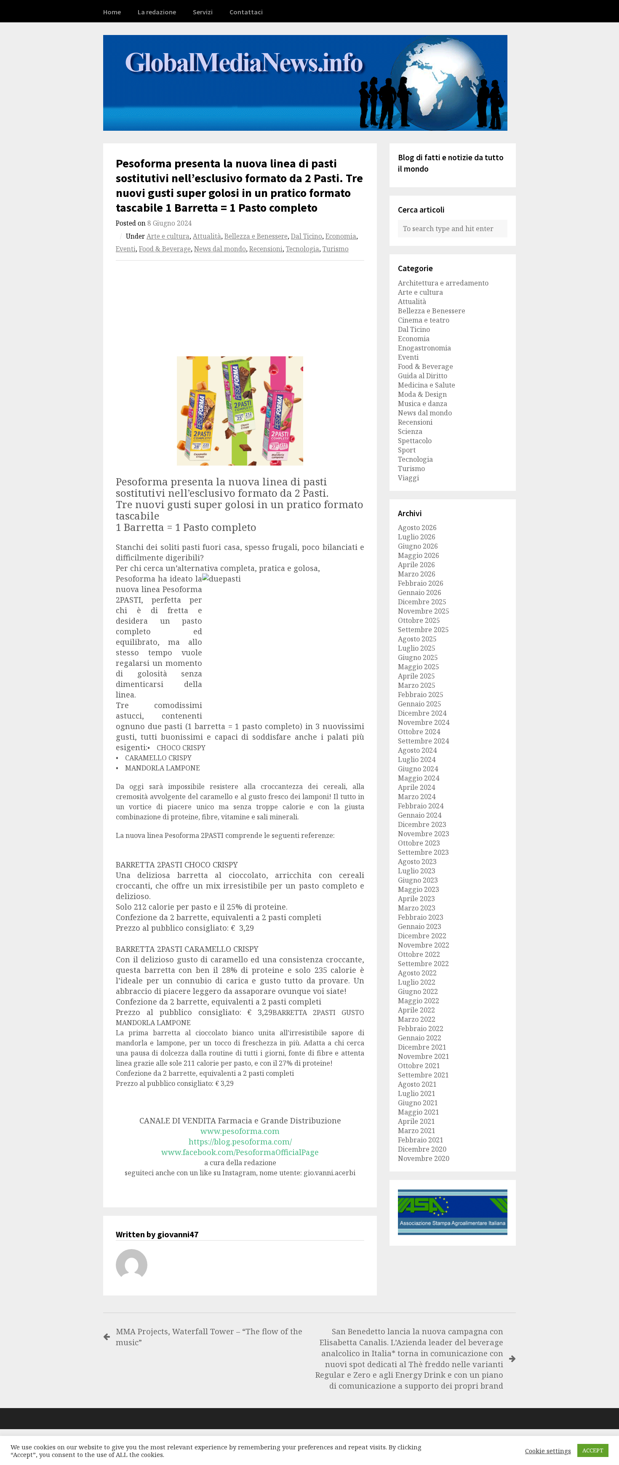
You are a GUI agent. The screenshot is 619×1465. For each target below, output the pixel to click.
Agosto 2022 (417, 973)
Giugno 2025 (418, 657)
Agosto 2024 (417, 750)
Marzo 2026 (416, 574)
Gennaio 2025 (419, 703)
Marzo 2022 (416, 1019)
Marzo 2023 (416, 908)
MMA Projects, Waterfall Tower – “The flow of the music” (209, 1336)
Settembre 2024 (423, 741)
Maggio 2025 (418, 666)
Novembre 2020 (423, 1158)
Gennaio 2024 (419, 815)
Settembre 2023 (423, 852)
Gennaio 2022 (419, 1037)
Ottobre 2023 (419, 843)
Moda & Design (422, 394)
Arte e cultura (168, 236)
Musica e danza (422, 403)
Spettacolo (415, 440)
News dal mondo (220, 249)
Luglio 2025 (416, 648)
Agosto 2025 (417, 639)
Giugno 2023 (418, 880)
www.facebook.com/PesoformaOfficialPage (240, 1152)
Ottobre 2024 (419, 731)
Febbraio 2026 (420, 583)
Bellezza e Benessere (256, 236)
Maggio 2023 (418, 889)
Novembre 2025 (423, 611)
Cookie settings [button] (548, 1450)
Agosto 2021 (417, 1084)
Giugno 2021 (418, 1102)
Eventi (126, 249)
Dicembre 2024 (422, 713)
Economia (341, 236)
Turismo (336, 249)
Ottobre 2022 (419, 954)
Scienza (410, 431)
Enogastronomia (424, 348)
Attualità (207, 236)
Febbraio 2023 (420, 917)
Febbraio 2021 (420, 1140)
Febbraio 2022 (420, 1028)
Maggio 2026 (418, 555)
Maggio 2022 (418, 1000)
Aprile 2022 (416, 1010)
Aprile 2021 (416, 1121)
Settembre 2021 (423, 1075)
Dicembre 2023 (422, 824)
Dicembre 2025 (422, 601)
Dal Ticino (306, 236)
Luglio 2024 (416, 759)
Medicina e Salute (426, 385)
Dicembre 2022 (422, 935)
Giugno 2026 (418, 546)
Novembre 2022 (423, 945)
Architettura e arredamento (443, 283)
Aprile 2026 (416, 564)
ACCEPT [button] (592, 1450)
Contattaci (246, 12)
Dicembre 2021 (422, 1047)
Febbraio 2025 (420, 694)
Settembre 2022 (423, 963)
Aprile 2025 (416, 676)
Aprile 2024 (416, 787)
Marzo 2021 (416, 1130)
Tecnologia (302, 249)
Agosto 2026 (417, 527)
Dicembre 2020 (422, 1149)
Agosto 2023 (417, 861)
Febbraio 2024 (420, 806)
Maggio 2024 (418, 778)
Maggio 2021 (418, 1112)
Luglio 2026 (416, 536)
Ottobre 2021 (419, 1065)
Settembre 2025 (423, 629)
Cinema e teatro (423, 320)
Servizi (203, 12)
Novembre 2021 (423, 1056)
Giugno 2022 (418, 991)
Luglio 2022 (416, 982)
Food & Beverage (165, 249)
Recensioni (266, 249)
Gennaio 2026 (419, 592)
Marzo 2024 (416, 796)
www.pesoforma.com (240, 1131)
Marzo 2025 (416, 685)
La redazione (157, 12)
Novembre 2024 (423, 722)
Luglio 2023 (416, 870)
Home (112, 12)
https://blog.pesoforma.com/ (240, 1141)
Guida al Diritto (422, 375)
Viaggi (408, 477)
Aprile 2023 (416, 898)
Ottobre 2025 (419, 620)
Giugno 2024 (418, 768)
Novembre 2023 (423, 833)
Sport (407, 450)
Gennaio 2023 (419, 926)
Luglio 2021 (416, 1093)
